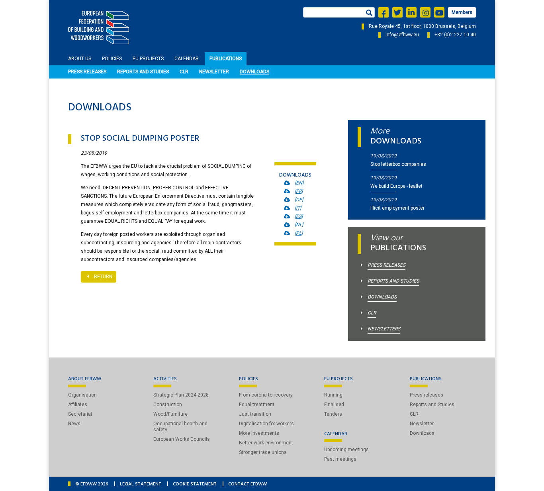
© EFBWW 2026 (91, 484)
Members (462, 12)
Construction (167, 404)
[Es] (299, 216)
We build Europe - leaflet (396, 186)
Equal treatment (256, 404)
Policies (112, 58)
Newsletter (214, 72)
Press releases (87, 72)
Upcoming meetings (346, 449)
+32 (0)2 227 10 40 (455, 34)
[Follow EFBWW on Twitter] (397, 12)
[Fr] (299, 191)
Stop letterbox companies (398, 164)
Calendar (186, 58)
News (74, 423)
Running (333, 395)
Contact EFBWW (247, 484)
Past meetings (340, 459)
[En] (299, 183)
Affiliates (77, 404)
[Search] (368, 13)
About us (79, 58)
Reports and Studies (143, 72)
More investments (259, 433)
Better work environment (266, 443)
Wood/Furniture (170, 414)
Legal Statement (140, 484)
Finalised (334, 404)
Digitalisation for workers (266, 423)
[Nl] (299, 225)
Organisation (82, 395)
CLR (184, 72)
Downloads (254, 72)
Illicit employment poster (397, 208)
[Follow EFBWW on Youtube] (439, 12)
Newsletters (384, 329)
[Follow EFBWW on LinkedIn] (411, 12)
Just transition (255, 414)
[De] (299, 199)
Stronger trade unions (263, 452)
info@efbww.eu (402, 34)
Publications (225, 58)
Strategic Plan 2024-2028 (181, 395)
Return (103, 276)
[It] (298, 208)
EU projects (148, 58)
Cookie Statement (195, 484)
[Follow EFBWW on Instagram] (425, 12)
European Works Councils (181, 439)
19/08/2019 (383, 156)
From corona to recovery (266, 395)
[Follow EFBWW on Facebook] (383, 12)
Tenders (333, 414)
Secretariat (80, 414)
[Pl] (299, 233)
